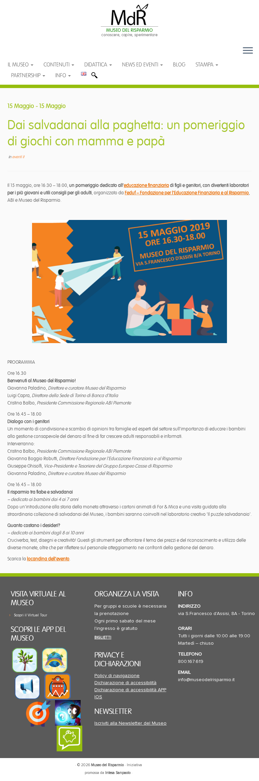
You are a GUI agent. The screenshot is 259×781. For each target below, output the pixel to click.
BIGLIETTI (102, 637)
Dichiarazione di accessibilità (125, 682)
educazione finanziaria (146, 185)
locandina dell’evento (48, 559)
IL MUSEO (19, 64)
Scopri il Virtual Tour (30, 615)
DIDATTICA (96, 64)
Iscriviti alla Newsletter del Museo (130, 723)
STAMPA (205, 64)
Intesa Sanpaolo (118, 773)
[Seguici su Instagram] (59, 54)
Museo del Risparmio (107, 765)
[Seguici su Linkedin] (46, 54)
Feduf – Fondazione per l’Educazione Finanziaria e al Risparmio (187, 193)
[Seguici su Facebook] (19, 54)
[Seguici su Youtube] (33, 54)
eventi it (18, 157)
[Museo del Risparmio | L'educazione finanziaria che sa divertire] (129, 20)
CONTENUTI (57, 64)
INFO (61, 75)
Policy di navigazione (117, 675)
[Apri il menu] (248, 51)
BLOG (179, 64)
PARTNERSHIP (26, 75)
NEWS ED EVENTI (141, 64)
